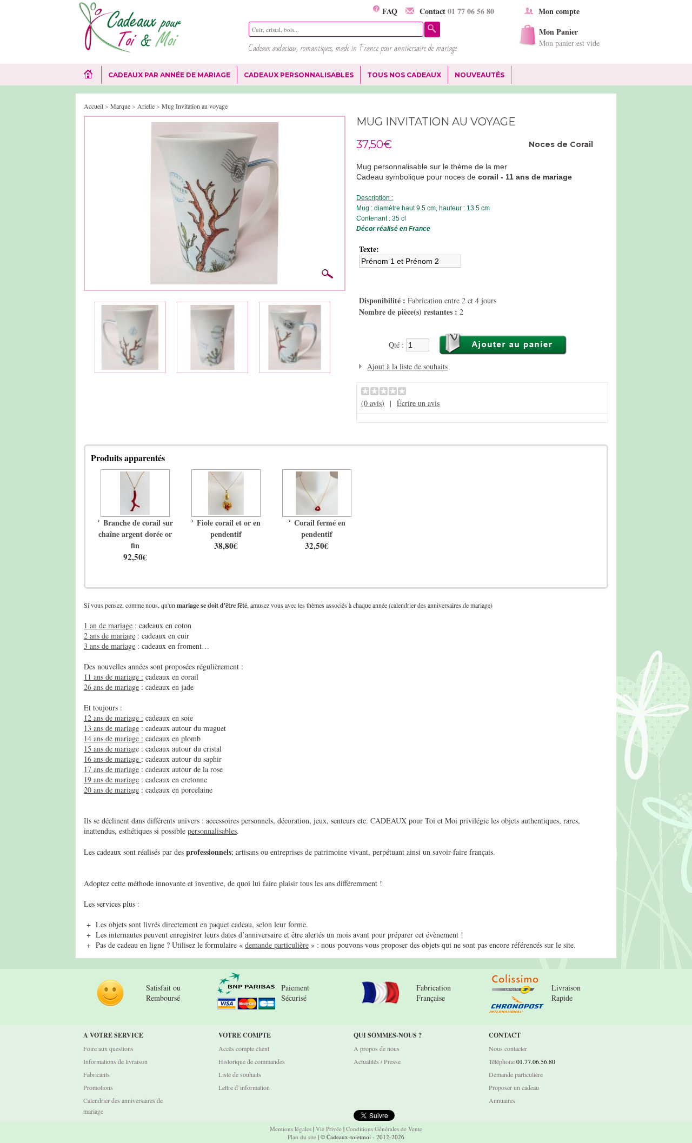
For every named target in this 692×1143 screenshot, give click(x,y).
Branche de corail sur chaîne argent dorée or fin (135, 534)
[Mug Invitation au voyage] (215, 127)
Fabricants (96, 1074)
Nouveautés (479, 75)
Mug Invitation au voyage (195, 106)
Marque (120, 106)
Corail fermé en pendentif (319, 528)
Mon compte (559, 11)
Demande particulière (516, 1074)
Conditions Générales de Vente (384, 1129)
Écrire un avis (418, 403)
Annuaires (502, 1100)
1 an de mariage (108, 625)
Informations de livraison (115, 1061)
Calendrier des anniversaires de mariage (123, 1105)
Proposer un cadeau (514, 1087)
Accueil (93, 106)
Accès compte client (243, 1048)
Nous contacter (508, 1048)
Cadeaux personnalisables (299, 75)
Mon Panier (569, 37)
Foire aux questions (108, 1048)
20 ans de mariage (111, 790)
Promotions (98, 1087)
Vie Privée (329, 1129)
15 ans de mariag (110, 748)
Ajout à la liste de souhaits (407, 366)
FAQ (388, 11)
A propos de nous (377, 1048)
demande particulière (277, 945)
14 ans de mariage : (113, 738)
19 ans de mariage (111, 779)
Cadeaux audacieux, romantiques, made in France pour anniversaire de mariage (353, 48)
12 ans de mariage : (113, 718)
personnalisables (212, 831)
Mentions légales (290, 1129)
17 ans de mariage (111, 769)
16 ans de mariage (112, 759)
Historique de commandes (251, 1061)
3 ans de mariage (109, 646)
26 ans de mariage (111, 687)
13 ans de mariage (111, 728)
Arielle (146, 106)
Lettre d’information (244, 1087)
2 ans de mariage (109, 635)
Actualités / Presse (377, 1061)
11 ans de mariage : (113, 677)
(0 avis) (372, 403)
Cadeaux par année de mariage (169, 75)
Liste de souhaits (239, 1074)
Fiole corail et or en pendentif (229, 528)
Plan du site (302, 1137)
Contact (457, 11)
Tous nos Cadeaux (401, 75)
